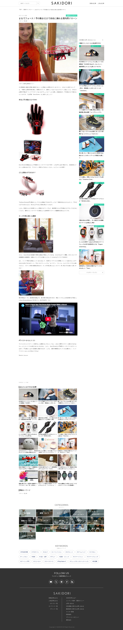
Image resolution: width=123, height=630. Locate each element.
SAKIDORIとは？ (71, 598)
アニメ (53, 556)
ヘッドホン (24, 556)
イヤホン (93, 552)
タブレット (70, 552)
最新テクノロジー (71, 15)
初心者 (25, 21)
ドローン (21, 21)
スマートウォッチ (93, 556)
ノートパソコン (57, 552)
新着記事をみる (53, 598)
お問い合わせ (70, 603)
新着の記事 (93, 3)
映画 (34, 556)
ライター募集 (70, 611)
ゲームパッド (82, 552)
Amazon (26, 355)
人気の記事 (101, 3)
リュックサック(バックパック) (79, 561)
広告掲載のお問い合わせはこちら (87, 40)
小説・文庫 (43, 556)
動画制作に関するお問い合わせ (75, 609)
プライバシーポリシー (72, 617)
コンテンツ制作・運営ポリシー (75, 600)
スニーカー (37, 561)
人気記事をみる (53, 600)
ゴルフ (46, 552)
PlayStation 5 (62, 561)
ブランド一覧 (54, 609)
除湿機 (95, 561)
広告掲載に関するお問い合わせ (75, 606)
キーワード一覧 (53, 606)
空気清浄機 (24, 552)
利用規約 (68, 614)
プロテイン (36, 552)
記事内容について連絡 (23, 382)
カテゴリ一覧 (54, 603)
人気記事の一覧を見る (91, 272)
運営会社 (68, 620)
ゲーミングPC (25, 561)
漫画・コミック (64, 556)
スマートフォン (78, 556)
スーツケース (49, 561)
